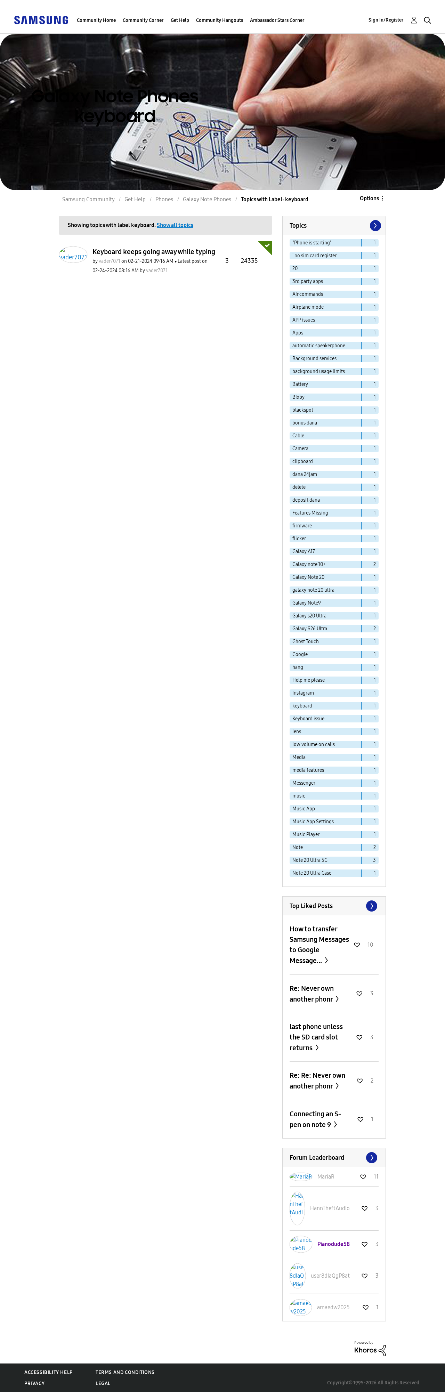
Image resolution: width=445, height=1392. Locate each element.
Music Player (305, 834)
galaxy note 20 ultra (313, 590)
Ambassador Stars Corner (277, 20)
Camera (300, 449)
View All (334, 906)
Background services (314, 359)
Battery (300, 384)
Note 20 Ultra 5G (309, 860)
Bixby (298, 397)
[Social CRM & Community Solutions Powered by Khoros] (370, 1348)
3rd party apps (307, 281)
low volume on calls (313, 744)
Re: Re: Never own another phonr (317, 1080)
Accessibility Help (48, 1372)
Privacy (34, 1383)
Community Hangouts (219, 20)
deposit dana (306, 500)
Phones (164, 199)
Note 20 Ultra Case (311, 873)
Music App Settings (313, 822)
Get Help (180, 20)
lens (296, 732)
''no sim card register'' (315, 256)
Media (299, 757)
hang (297, 667)
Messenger (303, 783)
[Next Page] (375, 225)
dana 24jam (304, 474)
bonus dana (304, 423)
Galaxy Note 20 (308, 577)
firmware (302, 526)
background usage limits (318, 371)
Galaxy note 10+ (309, 564)
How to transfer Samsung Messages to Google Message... (319, 945)
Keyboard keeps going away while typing (153, 252)
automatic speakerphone (318, 346)
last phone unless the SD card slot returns (316, 1037)
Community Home (96, 20)
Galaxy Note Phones (207, 199)
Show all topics (175, 225)
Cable (298, 436)
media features (308, 770)
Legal (103, 1383)
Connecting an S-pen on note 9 (315, 1119)
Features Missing (310, 513)
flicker (299, 539)
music (298, 796)
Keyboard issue (308, 719)
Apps (297, 333)
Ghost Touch (305, 642)
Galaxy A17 (303, 552)
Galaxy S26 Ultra (309, 629)
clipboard (302, 461)
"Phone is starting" (312, 243)
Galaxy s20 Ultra (309, 616)
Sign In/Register (386, 20)
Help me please (308, 680)
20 (295, 269)
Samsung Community (88, 199)
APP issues (303, 320)
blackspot (302, 410)
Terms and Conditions (125, 1372)
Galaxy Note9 (306, 603)
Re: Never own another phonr (312, 993)
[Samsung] (41, 19)
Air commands (307, 294)
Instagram (303, 693)
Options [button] (369, 198)
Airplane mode (308, 307)
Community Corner (143, 20)
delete (299, 487)
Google (300, 654)
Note (297, 847)
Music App (303, 809)
